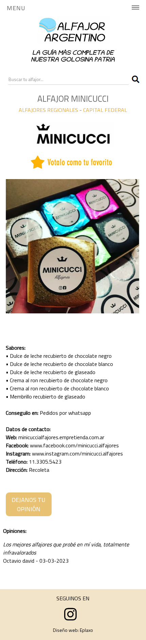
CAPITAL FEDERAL (105, 110)
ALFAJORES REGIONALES (48, 110)
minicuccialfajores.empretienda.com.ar (61, 437)
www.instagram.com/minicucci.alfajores (77, 453)
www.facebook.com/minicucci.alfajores (74, 445)
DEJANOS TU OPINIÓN (28, 504)
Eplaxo (86, 630)
